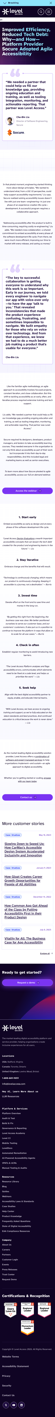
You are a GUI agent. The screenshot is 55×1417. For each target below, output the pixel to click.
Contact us (26, 797)
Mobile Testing (9, 1143)
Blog (4, 1186)
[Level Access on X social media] (6, 1405)
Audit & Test (8, 1118)
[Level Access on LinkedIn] (21, 1405)
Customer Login (10, 1259)
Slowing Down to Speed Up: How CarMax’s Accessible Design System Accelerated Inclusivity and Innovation (24, 849)
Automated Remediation (14, 1153)
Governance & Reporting (14, 1128)
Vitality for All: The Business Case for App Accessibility (24, 940)
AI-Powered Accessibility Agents (18, 1158)
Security (6, 1385)
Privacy (6, 1376)
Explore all (45, 953)
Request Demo (9, 1279)
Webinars (6, 1196)
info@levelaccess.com (13, 1083)
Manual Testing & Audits (14, 1168)
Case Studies (8, 1206)
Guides (5, 1191)
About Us (6, 1244)
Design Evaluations (26, 538)
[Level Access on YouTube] (14, 1405)
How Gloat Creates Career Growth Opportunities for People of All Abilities (23, 880)
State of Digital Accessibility (16, 1226)
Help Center (8, 1211)
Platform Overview (11, 1113)
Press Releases (9, 1269)
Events (5, 1264)
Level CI (6, 1138)
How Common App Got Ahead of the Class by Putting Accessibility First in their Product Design (26, 911)
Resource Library (10, 1181)
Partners (6, 1254)
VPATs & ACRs (9, 1163)
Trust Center (8, 1274)
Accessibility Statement (15, 1366)
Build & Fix (7, 1123)
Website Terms (10, 1356)
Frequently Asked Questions (16, 1221)
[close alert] (51, 3)
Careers (6, 1249)
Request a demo (26, 982)
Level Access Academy (13, 1133)
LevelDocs (7, 1148)
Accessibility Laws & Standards (18, 1201)
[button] (41, 12)
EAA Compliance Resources (16, 1231)
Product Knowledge (12, 1216)
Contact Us (8, 1395)
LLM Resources (10, 1096)
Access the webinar (26, 490)
